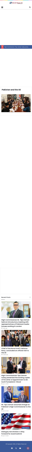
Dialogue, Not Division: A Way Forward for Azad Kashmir (12, 433)
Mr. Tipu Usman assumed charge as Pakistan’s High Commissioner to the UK (16, 407)
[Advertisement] (16, 27)
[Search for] (30, 7)
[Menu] (2, 7)
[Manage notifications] (28, 448)
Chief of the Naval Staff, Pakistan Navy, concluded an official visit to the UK (15, 350)
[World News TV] (16, 2)
